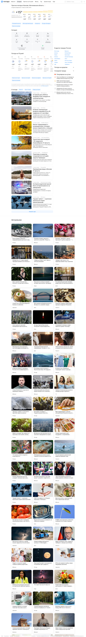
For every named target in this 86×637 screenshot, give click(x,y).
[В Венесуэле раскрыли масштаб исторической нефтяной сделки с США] (21, 580)
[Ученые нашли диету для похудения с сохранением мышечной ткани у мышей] (64, 428)
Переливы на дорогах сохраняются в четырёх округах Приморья (41, 156)
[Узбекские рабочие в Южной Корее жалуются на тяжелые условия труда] (43, 385)
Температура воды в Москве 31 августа (42, 170)
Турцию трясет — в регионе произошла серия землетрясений (42, 200)
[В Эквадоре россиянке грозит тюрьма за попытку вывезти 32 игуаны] (43, 450)
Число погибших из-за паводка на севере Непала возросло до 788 (65, 77)
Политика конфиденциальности (43, 636)
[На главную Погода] (6, 1)
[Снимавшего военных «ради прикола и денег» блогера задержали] (64, 320)
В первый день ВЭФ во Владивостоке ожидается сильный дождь (41, 96)
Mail (2, 636)
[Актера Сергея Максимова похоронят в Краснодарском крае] (43, 320)
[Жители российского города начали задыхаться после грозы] (21, 537)
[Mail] (2, 1)
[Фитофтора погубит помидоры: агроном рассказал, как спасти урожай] (21, 515)
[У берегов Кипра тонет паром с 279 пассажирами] (43, 255)
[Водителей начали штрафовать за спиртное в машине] (43, 515)
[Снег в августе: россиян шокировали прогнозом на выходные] (21, 320)
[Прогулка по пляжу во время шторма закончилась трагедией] (43, 277)
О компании (6, 636)
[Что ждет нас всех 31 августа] (43, 580)
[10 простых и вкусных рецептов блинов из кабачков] (21, 299)
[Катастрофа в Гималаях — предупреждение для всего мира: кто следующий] (21, 234)
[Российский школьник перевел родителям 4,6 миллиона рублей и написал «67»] (64, 277)
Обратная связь (66, 636)
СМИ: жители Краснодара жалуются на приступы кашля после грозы (64, 81)
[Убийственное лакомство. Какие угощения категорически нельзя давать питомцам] (64, 342)
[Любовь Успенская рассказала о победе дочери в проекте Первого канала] (64, 385)
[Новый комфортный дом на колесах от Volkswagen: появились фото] (43, 537)
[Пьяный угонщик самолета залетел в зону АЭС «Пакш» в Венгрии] (43, 234)
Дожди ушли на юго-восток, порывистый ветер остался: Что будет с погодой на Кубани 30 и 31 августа (65, 93)
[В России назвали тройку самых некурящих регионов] (64, 558)
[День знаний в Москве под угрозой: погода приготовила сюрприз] (21, 277)
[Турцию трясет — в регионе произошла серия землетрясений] (21, 493)
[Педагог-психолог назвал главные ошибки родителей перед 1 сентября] (21, 558)
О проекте (34, 636)
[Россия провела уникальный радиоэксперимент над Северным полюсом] (64, 450)
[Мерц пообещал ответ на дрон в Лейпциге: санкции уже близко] (64, 537)
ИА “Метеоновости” (44, 85)
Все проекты (16, 636)
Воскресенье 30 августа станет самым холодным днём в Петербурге (65, 85)
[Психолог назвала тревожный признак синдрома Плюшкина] (64, 299)
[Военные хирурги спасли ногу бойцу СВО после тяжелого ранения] (64, 602)
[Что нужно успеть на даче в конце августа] (21, 450)
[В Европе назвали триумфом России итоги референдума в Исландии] (21, 364)
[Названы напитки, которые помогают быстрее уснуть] (21, 602)
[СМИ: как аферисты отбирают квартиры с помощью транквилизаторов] (43, 493)
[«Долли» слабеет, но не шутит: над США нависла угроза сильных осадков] (21, 407)
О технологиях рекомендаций (56, 636)
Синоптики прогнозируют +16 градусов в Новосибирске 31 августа (41, 141)
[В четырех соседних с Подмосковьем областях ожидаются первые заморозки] (43, 407)
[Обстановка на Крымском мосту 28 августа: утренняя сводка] (43, 299)
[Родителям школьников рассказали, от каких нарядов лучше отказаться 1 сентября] (64, 580)
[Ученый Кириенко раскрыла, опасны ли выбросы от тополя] (43, 602)
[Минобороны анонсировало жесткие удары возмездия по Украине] (21, 342)
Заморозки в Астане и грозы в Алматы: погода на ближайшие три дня (65, 89)
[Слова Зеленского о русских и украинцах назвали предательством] (21, 385)
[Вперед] (51, 15)
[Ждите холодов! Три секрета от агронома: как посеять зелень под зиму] (21, 428)
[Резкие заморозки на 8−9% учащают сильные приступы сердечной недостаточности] (21, 472)
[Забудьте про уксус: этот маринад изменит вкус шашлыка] (64, 255)
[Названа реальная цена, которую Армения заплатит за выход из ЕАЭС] (21, 623)
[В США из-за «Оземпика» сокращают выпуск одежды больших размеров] (64, 364)
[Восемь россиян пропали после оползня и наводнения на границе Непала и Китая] (43, 428)
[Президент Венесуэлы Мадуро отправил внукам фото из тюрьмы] (43, 623)
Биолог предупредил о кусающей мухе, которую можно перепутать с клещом (42, 126)
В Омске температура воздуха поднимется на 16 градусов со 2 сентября (41, 111)
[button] (13, 12)
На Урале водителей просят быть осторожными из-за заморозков (42, 185)
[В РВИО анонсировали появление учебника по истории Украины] (64, 515)
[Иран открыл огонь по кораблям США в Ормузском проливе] (64, 623)
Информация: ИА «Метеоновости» (77, 636)
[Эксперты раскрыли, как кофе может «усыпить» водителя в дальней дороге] (43, 472)
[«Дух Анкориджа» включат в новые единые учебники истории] (64, 472)
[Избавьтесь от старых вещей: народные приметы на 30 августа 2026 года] (21, 255)
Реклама (11, 636)
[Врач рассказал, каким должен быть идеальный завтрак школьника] (64, 493)
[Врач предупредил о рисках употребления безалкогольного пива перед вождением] (64, 407)
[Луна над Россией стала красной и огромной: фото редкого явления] (43, 558)
